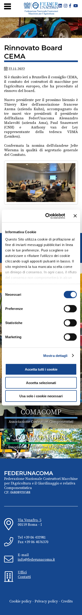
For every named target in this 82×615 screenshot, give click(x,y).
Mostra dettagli (55, 355)
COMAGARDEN (41, 437)
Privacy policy (46, 601)
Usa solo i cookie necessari (41, 396)
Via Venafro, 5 (29, 520)
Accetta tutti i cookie (41, 369)
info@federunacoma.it (36, 559)
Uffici (22, 572)
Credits (67, 601)
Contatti (24, 577)
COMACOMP (41, 412)
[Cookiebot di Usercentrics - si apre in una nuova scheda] (48, 216)
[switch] (70, 308)
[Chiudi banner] (75, 215)
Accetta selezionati (41, 383)
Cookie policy (20, 601)
